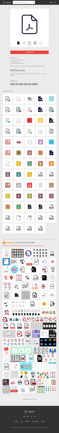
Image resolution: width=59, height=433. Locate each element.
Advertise (27, 421)
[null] (7, 253)
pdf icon (8, 245)
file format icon (22, 245)
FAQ (22, 421)
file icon (30, 245)
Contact (43, 421)
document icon (38, 245)
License (16, 421)
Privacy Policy (35, 421)
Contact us (43, 66)
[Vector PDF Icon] (6, 269)
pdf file (14, 245)
